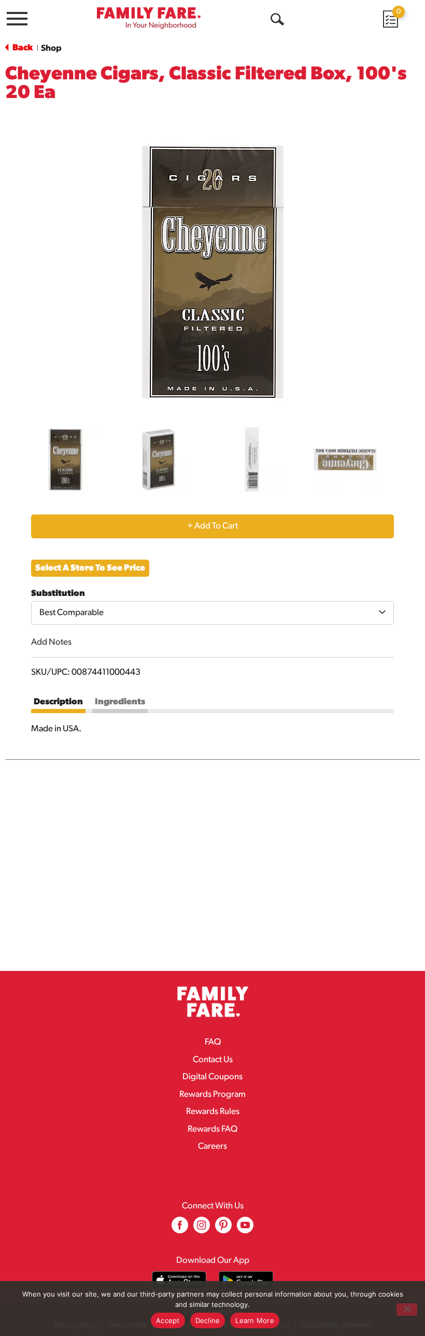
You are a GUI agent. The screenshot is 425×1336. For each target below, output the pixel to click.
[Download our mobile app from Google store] (246, 1280)
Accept (168, 1320)
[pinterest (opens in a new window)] (223, 1228)
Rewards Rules (212, 1111)
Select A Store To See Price (90, 568)
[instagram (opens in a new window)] (201, 1228)
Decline (207, 1320)
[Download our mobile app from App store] (179, 1280)
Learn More (254, 1320)
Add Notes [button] (51, 642)
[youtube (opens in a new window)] (245, 1228)
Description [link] (58, 702)
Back (22, 48)
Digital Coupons (212, 1077)
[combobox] (212, 613)
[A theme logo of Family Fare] (149, 18)
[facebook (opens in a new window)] (180, 1228)
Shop (51, 48)
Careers (212, 1146)
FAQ (213, 1042)
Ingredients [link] (120, 702)
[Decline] (406, 1309)
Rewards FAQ (212, 1129)
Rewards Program (212, 1094)
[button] (65, 459)
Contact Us (213, 1059)
